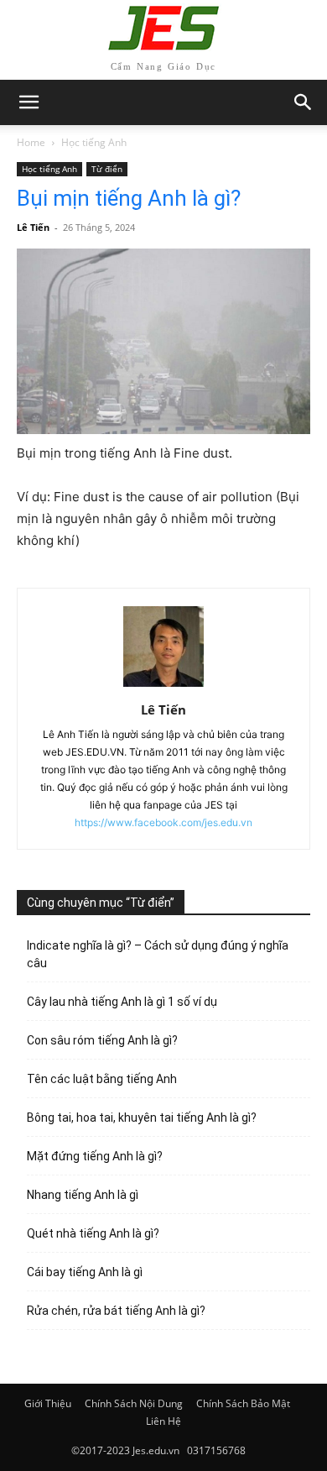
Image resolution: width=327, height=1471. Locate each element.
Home (31, 142)
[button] (303, 102)
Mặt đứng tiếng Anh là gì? (95, 1156)
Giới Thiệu (47, 1403)
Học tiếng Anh (94, 142)
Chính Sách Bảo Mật (243, 1403)
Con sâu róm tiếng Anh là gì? (102, 1040)
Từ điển (106, 169)
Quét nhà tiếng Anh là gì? (93, 1233)
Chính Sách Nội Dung (134, 1403)
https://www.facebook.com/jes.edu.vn (163, 822)
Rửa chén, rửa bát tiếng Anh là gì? (116, 1310)
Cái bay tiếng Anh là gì (85, 1272)
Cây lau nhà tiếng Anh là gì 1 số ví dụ (122, 1001)
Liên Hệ (163, 1421)
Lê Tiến (33, 227)
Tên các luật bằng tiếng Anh (102, 1079)
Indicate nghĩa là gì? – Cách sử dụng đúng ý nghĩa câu (157, 954)
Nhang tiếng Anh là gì (82, 1194)
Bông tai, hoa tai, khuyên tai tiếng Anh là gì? (142, 1117)
